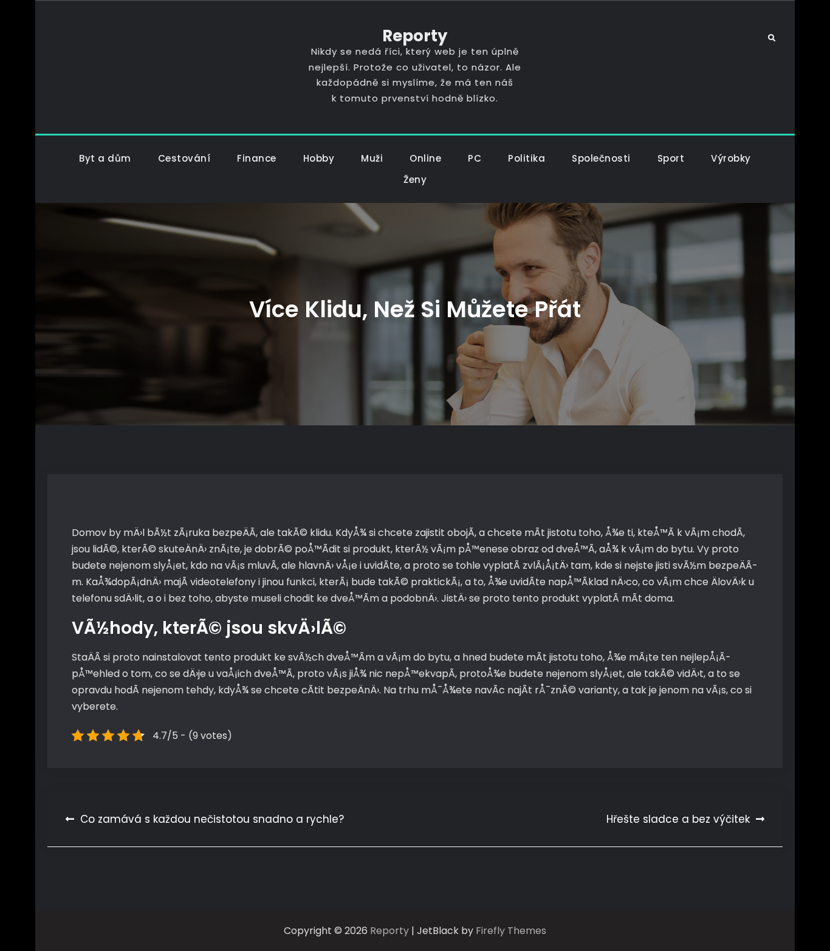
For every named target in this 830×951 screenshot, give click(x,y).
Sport (671, 158)
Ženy (415, 179)
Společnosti (601, 158)
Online (425, 158)
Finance (256, 158)
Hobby (319, 158)
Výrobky (731, 158)
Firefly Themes (511, 931)
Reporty (414, 36)
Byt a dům (105, 158)
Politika (526, 158)
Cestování (184, 158)
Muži (372, 158)
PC (474, 158)
